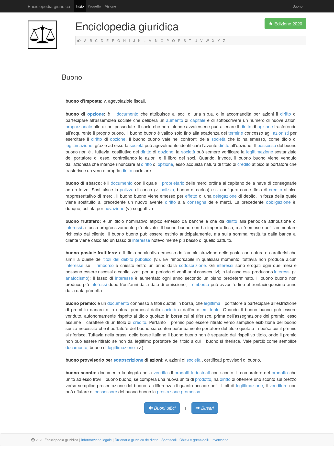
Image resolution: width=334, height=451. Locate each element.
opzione (95, 114)
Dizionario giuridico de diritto (136, 439)
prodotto (280, 372)
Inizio (80, 6)
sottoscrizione (192, 265)
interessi (74, 227)
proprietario (173, 183)
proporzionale (79, 126)
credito (244, 164)
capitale (197, 120)
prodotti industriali (192, 372)
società (218, 139)
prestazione (168, 391)
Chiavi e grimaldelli (194, 439)
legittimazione (79, 145)
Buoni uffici (165, 408)
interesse (141, 240)
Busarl (207, 408)
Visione (110, 6)
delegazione (225, 196)
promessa (190, 391)
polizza (127, 189)
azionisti (281, 132)
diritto (285, 113)
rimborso (105, 265)
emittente (210, 309)
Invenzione (220, 439)
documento (127, 113)
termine (235, 132)
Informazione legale (96, 439)
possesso (266, 145)
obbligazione (278, 202)
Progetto (94, 6)
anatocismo (77, 278)
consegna (196, 202)
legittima (212, 303)
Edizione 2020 (287, 23)
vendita (161, 372)
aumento (174, 120)
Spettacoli (169, 439)
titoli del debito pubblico (127, 259)
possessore (106, 391)
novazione (114, 208)
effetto (191, 196)
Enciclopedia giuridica (49, 6)
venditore (278, 385)
